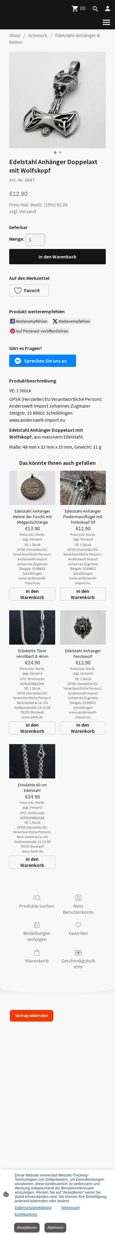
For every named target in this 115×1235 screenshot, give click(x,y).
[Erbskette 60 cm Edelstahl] (32, 761)
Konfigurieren (26, 1214)
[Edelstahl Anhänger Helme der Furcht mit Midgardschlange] (32, 488)
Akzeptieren (27, 1228)
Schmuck (37, 35)
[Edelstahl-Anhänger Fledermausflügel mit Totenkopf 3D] (83, 488)
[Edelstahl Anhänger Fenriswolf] (83, 627)
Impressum (70, 1208)
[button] (29, 290)
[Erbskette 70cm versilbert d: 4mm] (32, 627)
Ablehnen (55, 1228)
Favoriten (78, 933)
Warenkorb (36, 961)
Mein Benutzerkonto (78, 909)
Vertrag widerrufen (31, 1016)
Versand (27, 211)
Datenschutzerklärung (33, 1208)
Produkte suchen (36, 906)
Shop (14, 35)
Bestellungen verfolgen (36, 936)
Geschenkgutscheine (78, 964)
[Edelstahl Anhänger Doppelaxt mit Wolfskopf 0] (57, 100)
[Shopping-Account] (107, 8)
